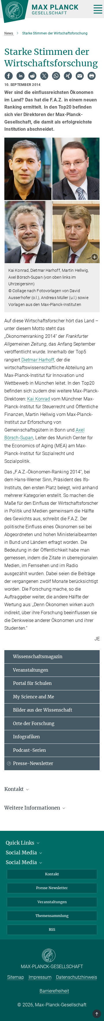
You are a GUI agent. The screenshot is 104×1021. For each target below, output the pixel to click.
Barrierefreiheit (54, 991)
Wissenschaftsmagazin (37, 656)
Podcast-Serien (29, 750)
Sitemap (15, 977)
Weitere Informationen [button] (32, 808)
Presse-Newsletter (33, 763)
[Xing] (68, 76)
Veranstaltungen (30, 670)
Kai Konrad (38, 399)
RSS (52, 929)
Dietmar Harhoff (37, 360)
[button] (94, 257)
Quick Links (21, 843)
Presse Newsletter (52, 888)
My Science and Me (33, 697)
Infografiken (26, 736)
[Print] (91, 76)
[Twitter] (44, 76)
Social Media (22, 853)
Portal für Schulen (32, 683)
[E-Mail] (79, 76)
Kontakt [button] (14, 789)
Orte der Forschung (33, 723)
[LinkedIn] (20, 76)
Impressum (40, 977)
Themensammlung (52, 916)
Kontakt (52, 874)
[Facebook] (8, 76)
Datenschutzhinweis (76, 977)
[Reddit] (32, 76)
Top (97, 1014)
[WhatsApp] (56, 76)
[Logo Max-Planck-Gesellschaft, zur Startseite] (44, 11)
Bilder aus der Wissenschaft (42, 710)
